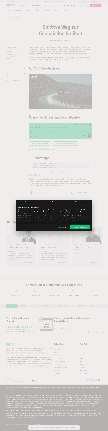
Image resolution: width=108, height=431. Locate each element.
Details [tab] (54, 202)
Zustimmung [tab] (28, 202)
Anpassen (61, 227)
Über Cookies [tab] (79, 202)
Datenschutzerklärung (56, 222)
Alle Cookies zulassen (80, 227)
